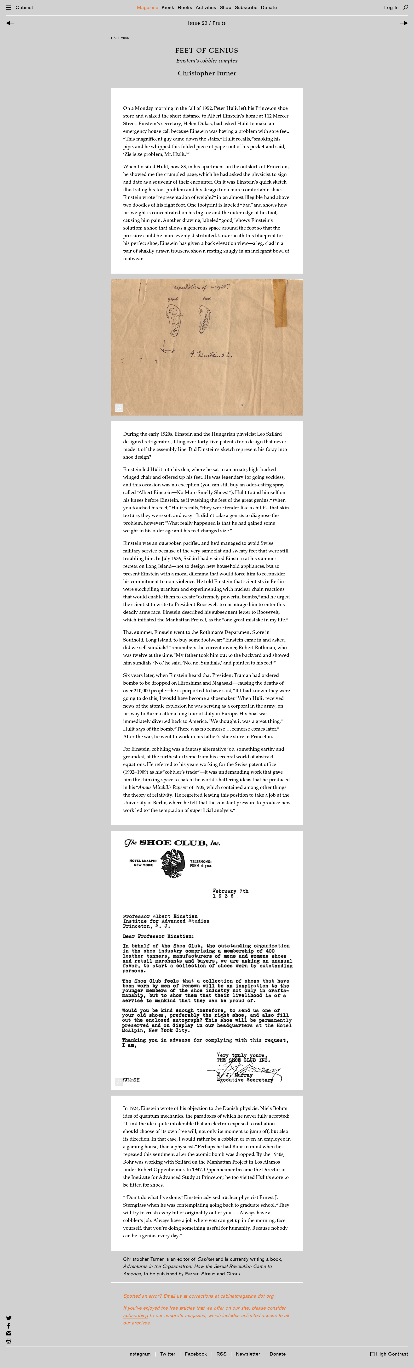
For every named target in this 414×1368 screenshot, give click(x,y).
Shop (225, 7)
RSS (222, 1354)
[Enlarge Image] (119, 408)
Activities (206, 7)
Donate (269, 7)
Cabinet (24, 7)
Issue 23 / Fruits (207, 23)
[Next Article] (403, 23)
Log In (391, 7)
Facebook (196, 1354)
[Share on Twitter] (9, 1318)
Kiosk (168, 7)
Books (185, 7)
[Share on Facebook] (9, 1326)
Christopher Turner (143, 1259)
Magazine (147, 7)
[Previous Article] (10, 23)
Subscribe (246, 7)
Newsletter (248, 1354)
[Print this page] (9, 1341)
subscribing (135, 1315)
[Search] (405, 7)
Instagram (139, 1354)
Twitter (168, 1354)
